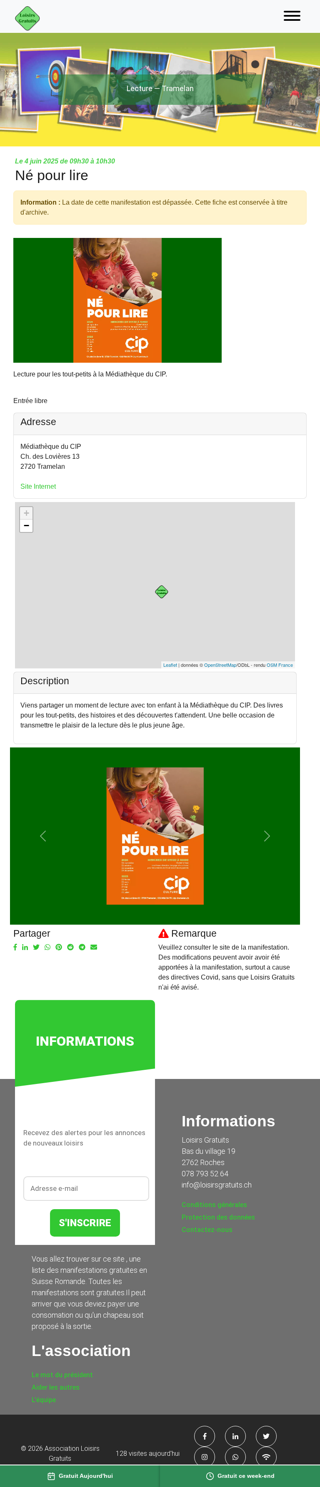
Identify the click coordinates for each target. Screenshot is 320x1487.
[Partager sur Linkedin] (25, 948)
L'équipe (44, 1400)
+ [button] (26, 513)
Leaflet (170, 664)
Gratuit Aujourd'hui (86, 1475)
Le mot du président (62, 1375)
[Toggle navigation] (292, 16)
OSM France (280, 664)
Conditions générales (214, 1205)
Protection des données (218, 1217)
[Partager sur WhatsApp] (47, 948)
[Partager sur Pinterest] (58, 948)
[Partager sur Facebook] (15, 948)
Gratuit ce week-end (246, 1475)
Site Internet (38, 486)
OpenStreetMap (220, 664)
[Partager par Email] (93, 948)
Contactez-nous (207, 1230)
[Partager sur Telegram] (82, 948)
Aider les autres (56, 1387)
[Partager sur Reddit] (70, 948)
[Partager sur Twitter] (36, 948)
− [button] (26, 525)
